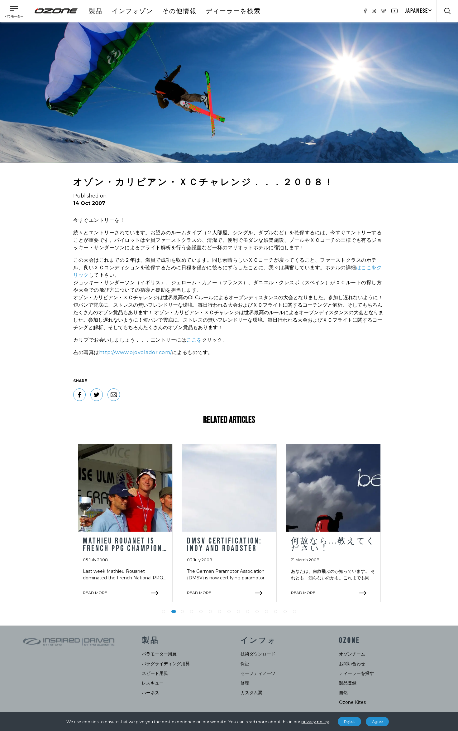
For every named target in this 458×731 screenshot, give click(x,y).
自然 (343, 692)
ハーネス (150, 692)
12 (266, 611)
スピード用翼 (155, 673)
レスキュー (153, 683)
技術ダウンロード (258, 654)
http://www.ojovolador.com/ (135, 352)
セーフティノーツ (258, 673)
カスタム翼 (251, 692)
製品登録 (347, 683)
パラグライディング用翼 (166, 663)
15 (294, 611)
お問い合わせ (352, 663)
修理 (245, 683)
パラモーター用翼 (159, 654)
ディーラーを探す (356, 673)
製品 (96, 11)
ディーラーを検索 (233, 11)
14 (285, 611)
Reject (349, 721)
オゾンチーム (352, 654)
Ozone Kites (352, 702)
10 (247, 611)
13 (275, 611)
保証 (245, 663)
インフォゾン (132, 11)
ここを (194, 340)
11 (257, 611)
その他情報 (179, 11)
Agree (377, 721)
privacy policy (315, 721)
